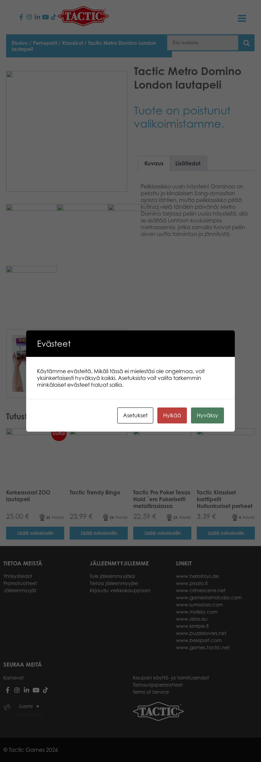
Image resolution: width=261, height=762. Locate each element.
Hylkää (172, 415)
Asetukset (135, 415)
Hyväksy (207, 415)
